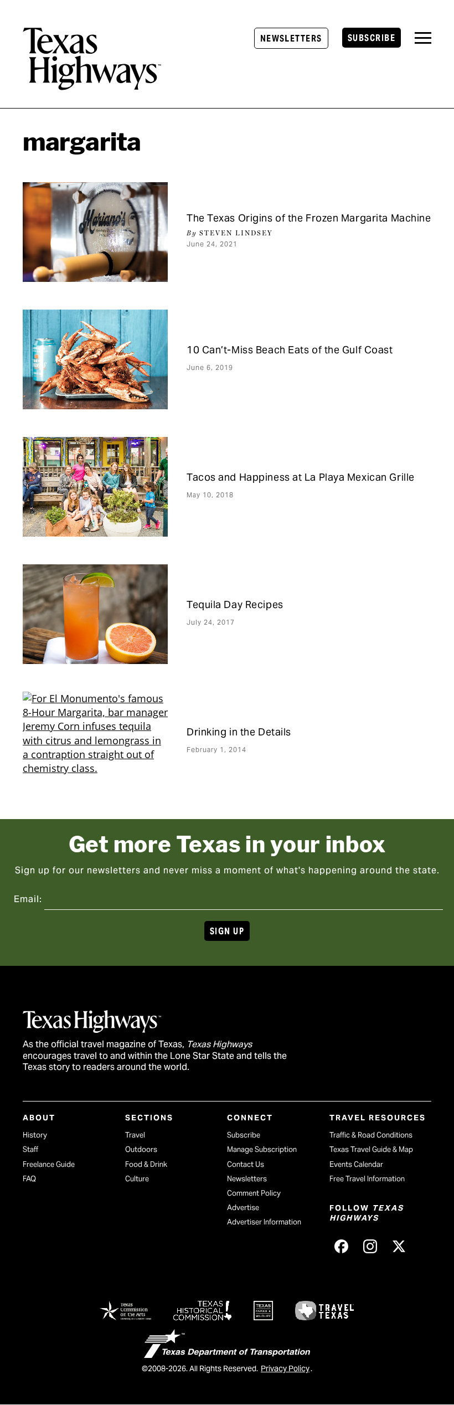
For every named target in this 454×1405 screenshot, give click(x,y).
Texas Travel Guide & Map (371, 1149)
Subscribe (371, 38)
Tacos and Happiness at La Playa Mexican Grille (301, 477)
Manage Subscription (262, 1149)
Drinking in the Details (239, 731)
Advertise (243, 1207)
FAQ (29, 1178)
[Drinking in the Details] (95, 741)
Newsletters (291, 38)
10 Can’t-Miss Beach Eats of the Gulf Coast (290, 349)
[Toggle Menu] (423, 38)
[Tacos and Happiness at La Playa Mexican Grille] (95, 487)
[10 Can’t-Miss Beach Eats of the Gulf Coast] (95, 359)
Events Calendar (356, 1164)
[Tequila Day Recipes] (95, 614)
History (35, 1135)
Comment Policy (254, 1193)
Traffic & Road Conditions (370, 1135)
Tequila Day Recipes (235, 604)
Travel (135, 1135)
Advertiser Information (264, 1222)
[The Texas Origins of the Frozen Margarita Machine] (95, 232)
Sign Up (227, 931)
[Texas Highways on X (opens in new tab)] (399, 1246)
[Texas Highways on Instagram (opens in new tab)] (370, 1246)
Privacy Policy (285, 1368)
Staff (30, 1149)
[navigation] (423, 38)
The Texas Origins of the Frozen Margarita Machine (309, 218)
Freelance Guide (49, 1164)
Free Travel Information (367, 1178)
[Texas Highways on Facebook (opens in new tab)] (341, 1246)
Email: (28, 899)
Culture (137, 1178)
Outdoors (141, 1149)
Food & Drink (146, 1164)
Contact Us (245, 1164)
